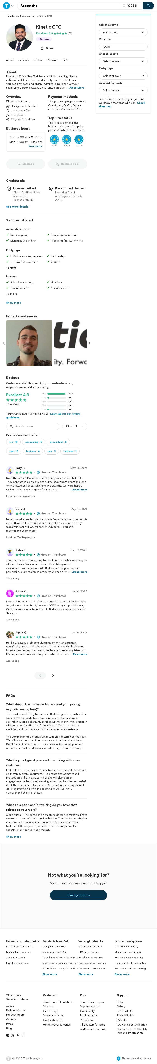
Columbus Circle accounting (131, 963)
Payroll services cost (17, 963)
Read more (35, 146)
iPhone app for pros (92, 1024)
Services (23, 60)
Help (120, 1002)
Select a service (109, 24)
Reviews (52, 60)
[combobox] (69, 5)
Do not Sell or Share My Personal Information (132, 1031)
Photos (38, 60)
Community (87, 1011)
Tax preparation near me (92, 963)
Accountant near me (90, 946)
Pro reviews (87, 1020)
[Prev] (40, 675)
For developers (15, 1014)
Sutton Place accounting (129, 957)
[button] (19, 37)
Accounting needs (110, 83)
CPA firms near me (88, 952)
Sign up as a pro (90, 1006)
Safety (121, 1006)
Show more (49, 974)
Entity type (106, 68)
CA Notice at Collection (132, 1024)
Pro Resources (89, 1015)
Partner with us (15, 1010)
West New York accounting (130, 968)
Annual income (108, 54)
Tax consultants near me (92, 968)
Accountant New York (54, 952)
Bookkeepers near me (90, 957)
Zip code (105, 39)
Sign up (48, 1006)
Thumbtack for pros (92, 1002)
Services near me (53, 1015)
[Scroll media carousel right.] (89, 343)
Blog (9, 1028)
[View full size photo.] (29, 343)
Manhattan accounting (128, 952)
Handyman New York (54, 946)
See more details (17, 206)
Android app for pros (93, 1029)
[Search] (148, 6)
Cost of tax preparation (19, 946)
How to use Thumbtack (57, 1002)
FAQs (65, 60)
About (10, 60)
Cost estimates (52, 1020)
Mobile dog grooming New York (60, 963)
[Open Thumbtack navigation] (8, 5)
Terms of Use (125, 1011)
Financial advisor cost (18, 952)
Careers (11, 1019)
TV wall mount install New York (60, 957)
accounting (28, 16)
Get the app (50, 1011)
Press (9, 1024)
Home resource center (57, 1024)
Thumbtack (12, 16)
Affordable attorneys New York (60, 968)
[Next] (53, 675)
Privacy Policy (125, 1015)
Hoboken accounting (126, 946)
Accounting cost (15, 957)
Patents (122, 1020)
